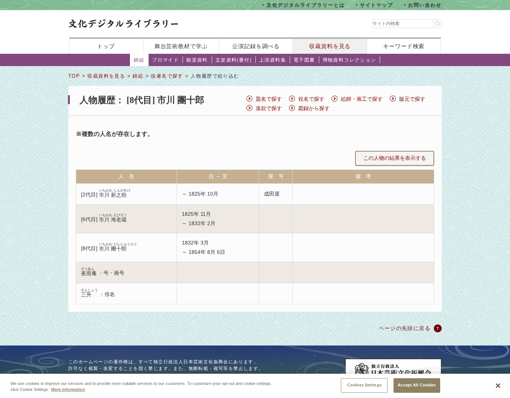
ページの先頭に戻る (404, 328)
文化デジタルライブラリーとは (306, 4)
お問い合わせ (425, 4)
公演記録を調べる (256, 46)
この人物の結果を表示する (394, 158)
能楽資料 (197, 60)
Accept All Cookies (417, 385)
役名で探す (311, 99)
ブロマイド (165, 60)
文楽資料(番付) (233, 60)
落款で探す (269, 108)
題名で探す (269, 99)
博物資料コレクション (349, 60)
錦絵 (139, 60)
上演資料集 (272, 60)
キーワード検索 (404, 46)
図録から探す (314, 108)
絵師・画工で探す (362, 99)
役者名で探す (167, 76)
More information (68, 390)
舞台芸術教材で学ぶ (181, 46)
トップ (106, 46)
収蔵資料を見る (330, 46)
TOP (74, 76)
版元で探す (412, 99)
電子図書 (304, 60)
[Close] (498, 385)
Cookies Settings (364, 385)
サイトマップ (377, 4)
